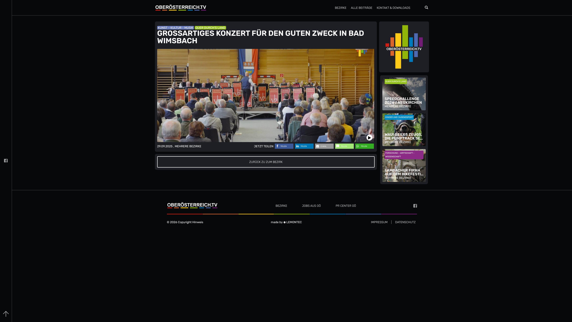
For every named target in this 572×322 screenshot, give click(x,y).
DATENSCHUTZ (405, 222)
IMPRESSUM (379, 222)
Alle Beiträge (361, 8)
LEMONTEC (294, 222)
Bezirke (340, 8)
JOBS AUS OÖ (311, 206)
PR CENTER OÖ (346, 206)
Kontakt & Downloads (393, 8)
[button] (284, 146)
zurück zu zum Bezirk (266, 162)
